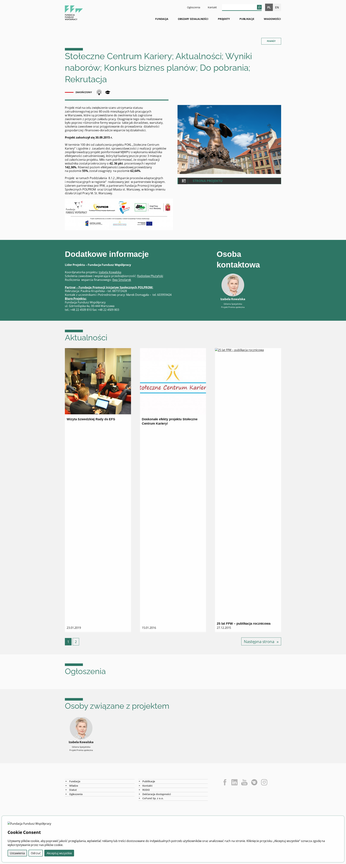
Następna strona (261, 641)
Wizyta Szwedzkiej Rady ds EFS (91, 419)
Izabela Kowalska (110, 272)
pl (269, 7)
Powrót (271, 41)
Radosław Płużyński (150, 276)
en (277, 7)
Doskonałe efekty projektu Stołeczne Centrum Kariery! (170, 421)
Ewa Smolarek (121, 280)
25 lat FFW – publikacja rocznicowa (243, 623)
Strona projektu (208, 181)
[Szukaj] (259, 7)
